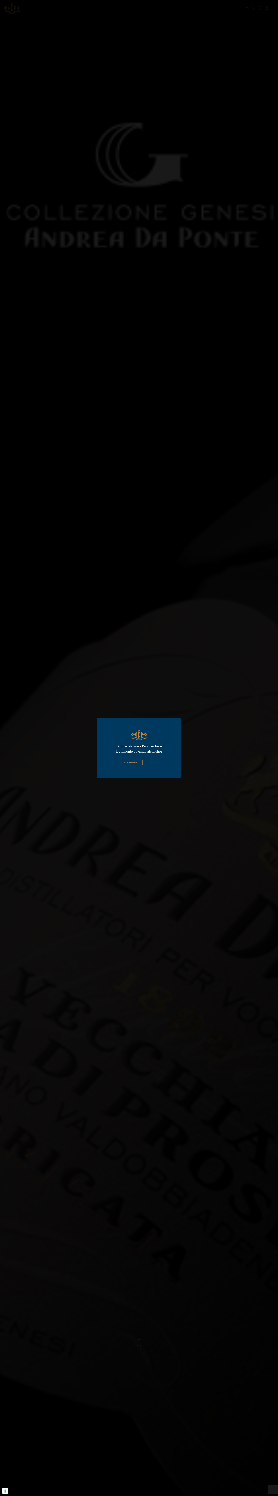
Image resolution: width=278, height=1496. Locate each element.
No (152, 762)
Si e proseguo (132, 762)
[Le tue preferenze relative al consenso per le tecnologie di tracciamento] (5, 1491)
